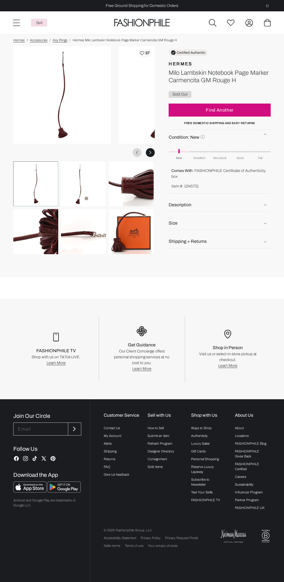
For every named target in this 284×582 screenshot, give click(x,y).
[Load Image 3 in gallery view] (131, 183)
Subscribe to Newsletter (200, 482)
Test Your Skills (202, 492)
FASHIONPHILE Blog (250, 443)
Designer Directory (161, 451)
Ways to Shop (201, 428)
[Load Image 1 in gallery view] (35, 183)
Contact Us (112, 428)
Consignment (157, 459)
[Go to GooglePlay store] (64, 491)
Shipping (110, 451)
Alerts (108, 443)
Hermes (19, 40)
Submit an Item (158, 436)
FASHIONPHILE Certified (247, 466)
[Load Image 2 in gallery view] (83, 183)
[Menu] (16, 23)
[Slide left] (137, 152)
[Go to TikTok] (35, 458)
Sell (39, 23)
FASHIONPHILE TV (205, 500)
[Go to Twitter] (44, 458)
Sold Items (155, 467)
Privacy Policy (151, 538)
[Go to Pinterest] (53, 458)
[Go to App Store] (30, 491)
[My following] (230, 22)
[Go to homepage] (142, 23)
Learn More (56, 363)
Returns (109, 459)
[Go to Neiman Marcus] (233, 535)
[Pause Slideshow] (267, 5)
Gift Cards (198, 451)
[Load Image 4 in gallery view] (35, 231)
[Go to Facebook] (16, 458)
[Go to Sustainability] (266, 536)
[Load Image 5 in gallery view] (83, 231)
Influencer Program (249, 492)
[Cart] (267, 22)
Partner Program (247, 500)
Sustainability (244, 484)
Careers (240, 477)
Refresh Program (160, 443)
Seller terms (112, 546)
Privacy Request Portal (181, 538)
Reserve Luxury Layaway (202, 469)
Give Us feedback (116, 475)
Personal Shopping (205, 459)
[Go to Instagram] (25, 458)
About (239, 428)
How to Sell (156, 428)
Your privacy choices (163, 546)
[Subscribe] (74, 429)
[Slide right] (150, 152)
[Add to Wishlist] (145, 53)
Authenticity (199, 436)
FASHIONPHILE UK (250, 508)
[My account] (249, 22)
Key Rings (60, 40)
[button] (212, 22)
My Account (112, 436)
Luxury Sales (200, 443)
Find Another (220, 110)
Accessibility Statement (120, 538)
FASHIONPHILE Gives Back (247, 453)
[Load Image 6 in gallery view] (131, 231)
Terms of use (134, 546)
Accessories (38, 40)
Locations (242, 436)
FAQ (107, 467)
